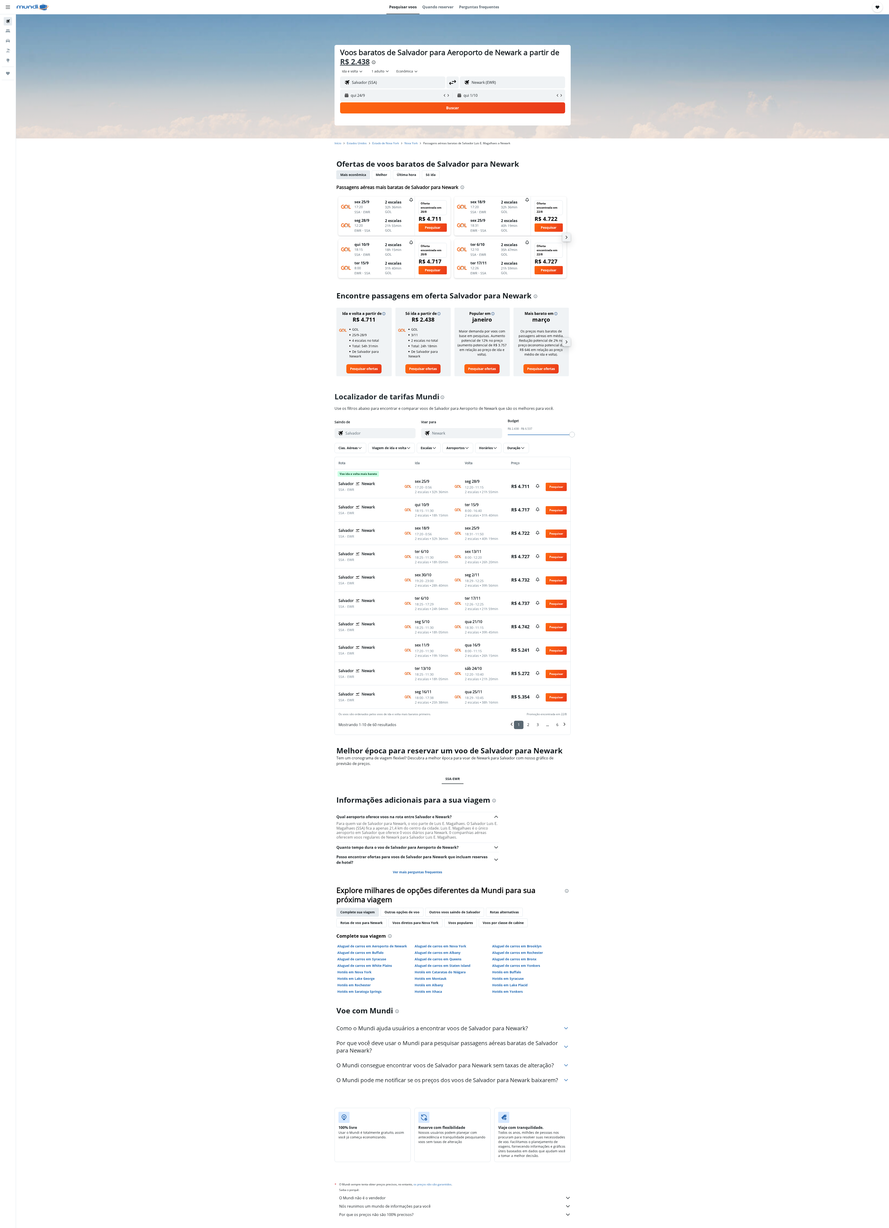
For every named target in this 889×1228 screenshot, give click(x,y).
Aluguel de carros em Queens (438, 959)
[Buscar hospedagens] (8, 31)
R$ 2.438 (355, 61)
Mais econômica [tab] (353, 174)
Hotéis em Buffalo (506, 972)
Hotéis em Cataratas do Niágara (440, 972)
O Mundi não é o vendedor (362, 1197)
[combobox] (352, 71)
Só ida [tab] (430, 174)
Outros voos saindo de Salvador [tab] (454, 912)
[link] (364, 368)
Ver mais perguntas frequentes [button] (417, 872)
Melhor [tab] (381, 174)
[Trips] (8, 73)
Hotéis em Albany (429, 985)
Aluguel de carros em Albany (437, 952)
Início (338, 143)
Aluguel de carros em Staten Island (442, 965)
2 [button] (528, 724)
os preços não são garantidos (432, 1184)
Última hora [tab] (406, 174)
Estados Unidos (357, 143)
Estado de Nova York (385, 143)
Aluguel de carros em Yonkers (516, 965)
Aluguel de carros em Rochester (517, 952)
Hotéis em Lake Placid (510, 985)
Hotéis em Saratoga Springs (359, 991)
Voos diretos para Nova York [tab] (415, 923)
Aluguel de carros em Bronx (514, 959)
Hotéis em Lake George (356, 978)
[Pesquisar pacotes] (8, 50)
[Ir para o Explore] (8, 60)
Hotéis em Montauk (431, 978)
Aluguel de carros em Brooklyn (517, 946)
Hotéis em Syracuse (508, 978)
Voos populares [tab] (460, 923)
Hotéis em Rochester (354, 985)
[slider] (572, 434)
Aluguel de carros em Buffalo (360, 952)
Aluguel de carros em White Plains (364, 965)
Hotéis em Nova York (354, 972)
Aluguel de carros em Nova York (440, 946)
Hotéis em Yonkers (507, 991)
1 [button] (519, 724)
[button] (8, 7)
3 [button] (538, 724)
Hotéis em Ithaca (428, 991)
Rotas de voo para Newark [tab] (361, 923)
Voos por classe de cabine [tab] (503, 923)
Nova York (411, 143)
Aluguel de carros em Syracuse (361, 959)
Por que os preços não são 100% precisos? (376, 1214)
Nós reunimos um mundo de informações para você (385, 1206)
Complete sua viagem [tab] (357, 912)
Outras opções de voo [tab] (402, 912)
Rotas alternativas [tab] (504, 912)
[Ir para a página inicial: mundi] (32, 7)
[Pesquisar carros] (8, 40)
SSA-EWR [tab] (452, 779)
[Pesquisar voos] (8, 21)
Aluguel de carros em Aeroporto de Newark (372, 946)
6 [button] (557, 724)
